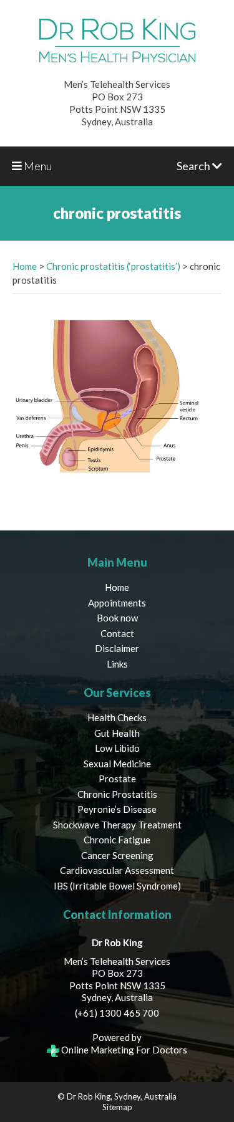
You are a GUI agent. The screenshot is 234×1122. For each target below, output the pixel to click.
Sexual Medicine (117, 763)
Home (24, 266)
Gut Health (117, 733)
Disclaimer (117, 648)
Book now (117, 617)
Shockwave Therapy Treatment (117, 824)
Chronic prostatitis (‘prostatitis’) (113, 266)
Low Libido (117, 748)
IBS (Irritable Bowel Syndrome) (117, 885)
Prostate (117, 778)
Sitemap (117, 1107)
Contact (117, 633)
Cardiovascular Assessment (117, 870)
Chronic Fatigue (117, 839)
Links (117, 663)
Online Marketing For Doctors (123, 1049)
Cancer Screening (117, 855)
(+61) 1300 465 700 (117, 1013)
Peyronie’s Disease (117, 809)
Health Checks (117, 717)
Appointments (117, 602)
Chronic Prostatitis (117, 794)
